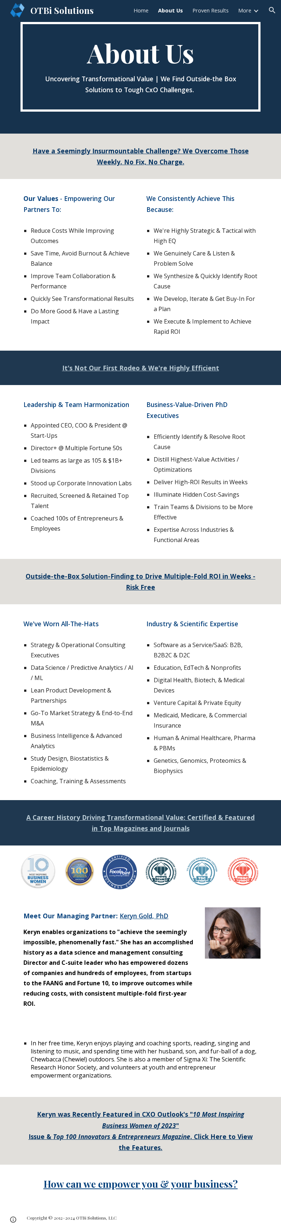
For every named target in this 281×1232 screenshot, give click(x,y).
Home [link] (141, 10)
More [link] (244, 10)
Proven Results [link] (210, 10)
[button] (272, 10)
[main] (140, 67)
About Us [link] (170, 10)
